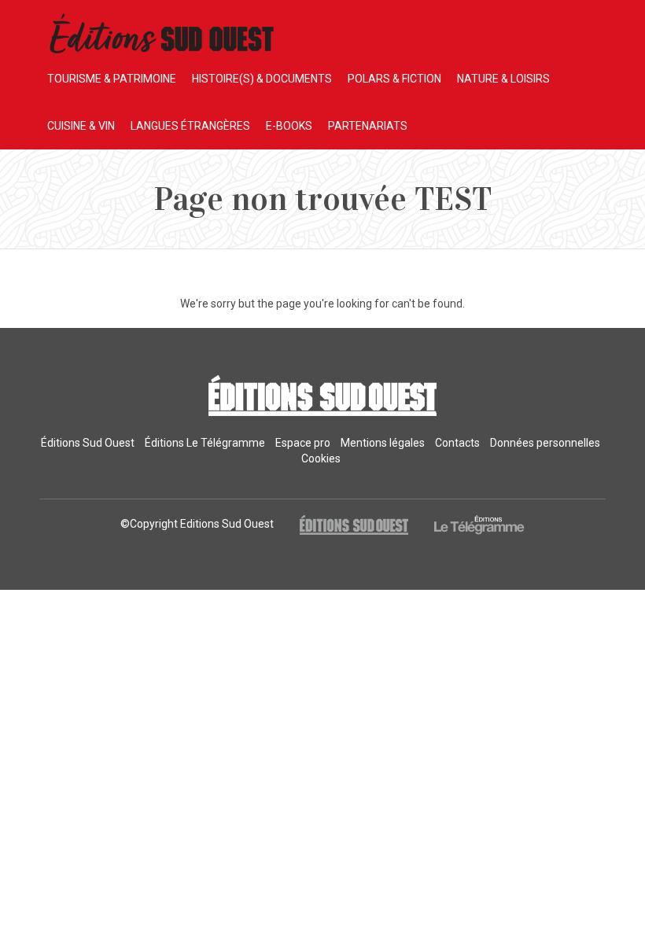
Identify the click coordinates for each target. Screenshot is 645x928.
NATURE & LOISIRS (503, 78)
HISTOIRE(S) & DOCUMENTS (262, 78)
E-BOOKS (289, 126)
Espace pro (302, 442)
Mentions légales (383, 442)
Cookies (321, 458)
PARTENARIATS (367, 126)
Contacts (457, 442)
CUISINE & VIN (81, 126)
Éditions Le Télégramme (205, 442)
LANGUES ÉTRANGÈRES (190, 126)
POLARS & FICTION (394, 78)
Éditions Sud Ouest (88, 442)
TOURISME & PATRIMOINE (111, 78)
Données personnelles (545, 442)
